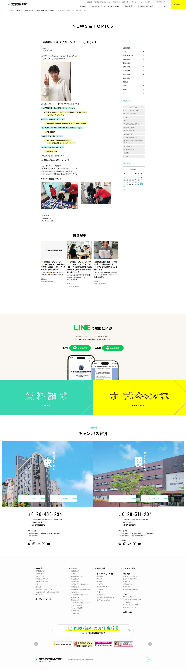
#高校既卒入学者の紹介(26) (131, 124)
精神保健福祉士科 (128, 55)
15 (138, 180)
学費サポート (101, 595)
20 (133, 182)
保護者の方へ (127, 584)
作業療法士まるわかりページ (81, 589)
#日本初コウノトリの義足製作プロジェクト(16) (133, 142)
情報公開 (89, 2)
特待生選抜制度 (102, 587)
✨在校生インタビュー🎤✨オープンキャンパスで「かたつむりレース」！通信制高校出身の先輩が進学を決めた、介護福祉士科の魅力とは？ (79, 266)
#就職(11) (126, 153)
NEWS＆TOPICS (128, 597)
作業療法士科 (126, 67)
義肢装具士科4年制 (128, 78)
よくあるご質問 (145, 2)
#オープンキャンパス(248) (131, 110)
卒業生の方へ (127, 587)
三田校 (125, 89)
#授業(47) (126, 120)
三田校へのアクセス (42, 581)
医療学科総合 (75, 613)
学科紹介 (83, 6)
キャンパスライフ (41, 576)
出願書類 (100, 589)
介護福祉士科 (45, 48)
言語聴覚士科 (126, 71)
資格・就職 (128, 6)
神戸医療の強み (40, 571)
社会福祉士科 (126, 59)
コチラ (67, 160)
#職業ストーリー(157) (129, 114)
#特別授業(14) (127, 146)
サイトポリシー (128, 602)
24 (124, 184)
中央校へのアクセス (42, 579)
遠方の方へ (126, 581)
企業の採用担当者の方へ (131, 589)
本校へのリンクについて (131, 607)
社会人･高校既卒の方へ (130, 579)
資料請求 (177, 4)
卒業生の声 (39, 584)
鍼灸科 (125, 52)
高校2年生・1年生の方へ (130, 576)
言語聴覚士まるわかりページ (81, 595)
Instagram (46, 218)
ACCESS (32, 498)
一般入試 (100, 584)
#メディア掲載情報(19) (130, 137)
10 (124, 180)
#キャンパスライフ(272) (130, 107)
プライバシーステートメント (132, 599)
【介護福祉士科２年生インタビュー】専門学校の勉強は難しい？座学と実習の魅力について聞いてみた (105, 265)
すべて (125, 93)
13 (133, 180)
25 (127, 184)
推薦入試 (100, 581)
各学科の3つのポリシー (104, 600)
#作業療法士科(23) (128, 131)
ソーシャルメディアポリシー (132, 605)
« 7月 (124, 189)
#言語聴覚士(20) (128, 134)
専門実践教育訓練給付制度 (105, 597)
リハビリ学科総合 (76, 608)
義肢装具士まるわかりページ (81, 603)
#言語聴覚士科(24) (128, 127)
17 (124, 182)
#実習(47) (126, 117)
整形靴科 (125, 82)
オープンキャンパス (111, 6)
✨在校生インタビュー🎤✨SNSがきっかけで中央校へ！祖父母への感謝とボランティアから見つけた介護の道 (53, 265)
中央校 (43, 281)
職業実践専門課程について (102, 2)
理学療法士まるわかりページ (81, 584)
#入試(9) (125, 156)
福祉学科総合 (75, 610)
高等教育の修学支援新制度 (120, 2)
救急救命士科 (126, 74)
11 (127, 180)
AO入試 (99, 579)
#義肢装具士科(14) (128, 149)
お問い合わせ (135, 2)
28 (135, 184)
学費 (98, 592)
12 (130, 180)
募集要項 (100, 576)
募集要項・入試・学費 (145, 6)
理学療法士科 (126, 63)
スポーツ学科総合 (76, 605)
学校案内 (95, 6)
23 (141, 182)
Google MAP (63, 498)
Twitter (45, 215)
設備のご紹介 (40, 573)
